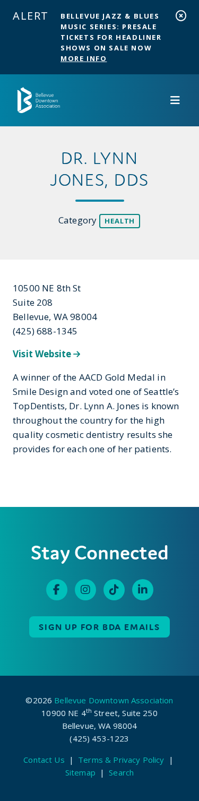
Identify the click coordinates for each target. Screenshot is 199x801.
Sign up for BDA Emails (99, 627)
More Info (83, 58)
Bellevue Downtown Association (113, 700)
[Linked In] (142, 589)
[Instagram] (85, 589)
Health (120, 221)
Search (121, 772)
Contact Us (44, 759)
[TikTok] (114, 589)
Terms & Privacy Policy (121, 759)
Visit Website (43, 354)
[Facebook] (56, 589)
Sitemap (80, 772)
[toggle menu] (175, 100)
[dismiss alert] (181, 15)
